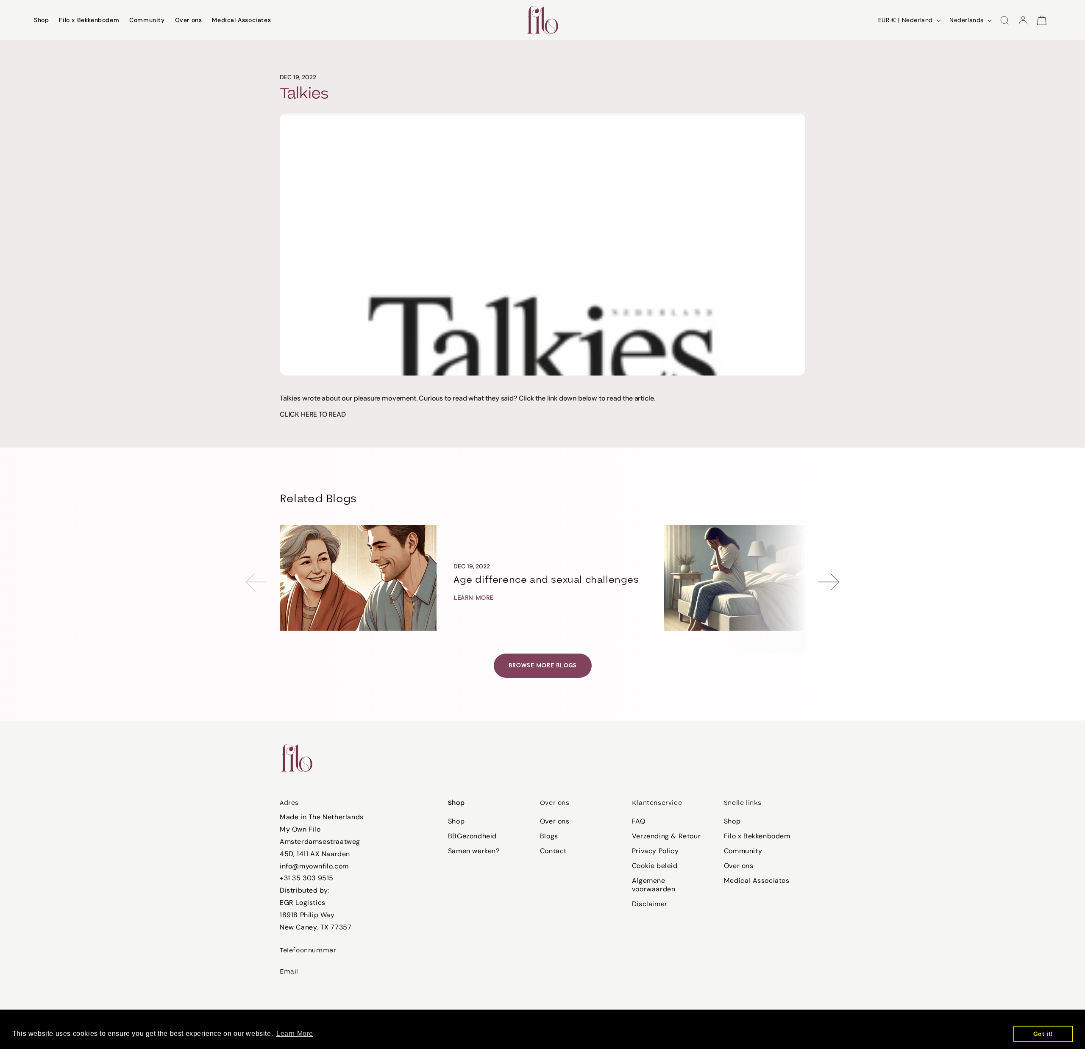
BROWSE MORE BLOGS (543, 665)
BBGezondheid (472, 836)
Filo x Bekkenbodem (757, 836)
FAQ (638, 821)
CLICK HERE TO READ (313, 414)
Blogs (549, 836)
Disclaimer (650, 903)
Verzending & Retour (666, 836)
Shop (456, 821)
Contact (553, 850)
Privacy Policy (655, 850)
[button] (1004, 20)
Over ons (555, 821)
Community (743, 850)
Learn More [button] (294, 1033)
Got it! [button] (1043, 1033)
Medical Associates (757, 880)
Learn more (473, 597)
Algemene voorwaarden (654, 884)
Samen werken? (474, 850)
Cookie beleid (655, 865)
